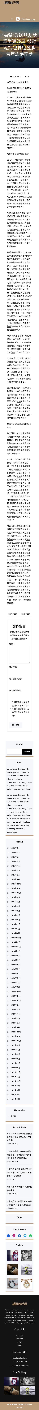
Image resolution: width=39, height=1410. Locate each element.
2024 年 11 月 (16, 942)
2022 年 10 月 (16, 1041)
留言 (12, 644)
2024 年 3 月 (15, 978)
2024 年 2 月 (15, 982)
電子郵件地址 (15, 679)
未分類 (13, 1116)
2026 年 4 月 (15, 866)
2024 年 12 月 (16, 938)
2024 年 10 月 (16, 947)
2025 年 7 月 (15, 906)
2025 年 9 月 (15, 897)
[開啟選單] (19, 10)
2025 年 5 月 (15, 915)
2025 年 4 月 (15, 920)
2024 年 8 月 (15, 956)
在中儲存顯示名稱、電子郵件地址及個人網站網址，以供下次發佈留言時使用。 (20, 709)
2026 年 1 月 (15, 879)
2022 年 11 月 (15, 1036)
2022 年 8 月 (15, 1050)
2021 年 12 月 (15, 1072)
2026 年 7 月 (15, 852)
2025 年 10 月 (16, 893)
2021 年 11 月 (15, 1077)
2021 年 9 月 (15, 1086)
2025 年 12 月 (16, 884)
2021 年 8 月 (15, 1090)
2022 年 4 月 (15, 1068)
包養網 (23, 144)
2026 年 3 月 (15, 870)
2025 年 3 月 (15, 924)
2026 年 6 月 (15, 857)
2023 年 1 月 (15, 1027)
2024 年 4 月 (15, 973)
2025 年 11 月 (15, 888)
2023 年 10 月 (16, 1000)
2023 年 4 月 (15, 1014)
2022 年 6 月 (15, 1059)
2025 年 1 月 (15, 933)
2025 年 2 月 (15, 929)
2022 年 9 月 (15, 1045)
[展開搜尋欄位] (11, 19)
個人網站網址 (15, 690)
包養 (13, 144)
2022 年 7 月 (15, 1054)
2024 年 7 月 (15, 960)
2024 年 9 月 (15, 951)
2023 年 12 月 (16, 991)
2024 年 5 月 (15, 969)
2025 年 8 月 (15, 902)
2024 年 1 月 (15, 987)
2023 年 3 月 (15, 1018)
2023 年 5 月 (15, 1009)
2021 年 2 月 (15, 1099)
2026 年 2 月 (15, 875)
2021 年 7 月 (15, 1095)
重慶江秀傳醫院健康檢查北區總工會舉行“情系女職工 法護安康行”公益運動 (19, 1172)
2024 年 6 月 (15, 964)
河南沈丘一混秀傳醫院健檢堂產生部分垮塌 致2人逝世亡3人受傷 (19, 1137)
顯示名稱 (13, 667)
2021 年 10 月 (16, 1081)
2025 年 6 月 (15, 911)
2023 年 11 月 (15, 996)
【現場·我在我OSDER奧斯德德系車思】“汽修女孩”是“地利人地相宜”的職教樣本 (19, 1154)
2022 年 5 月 (15, 1063)
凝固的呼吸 (11, 2)
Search (27, 751)
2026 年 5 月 (15, 861)
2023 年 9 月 (15, 1005)
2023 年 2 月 (15, 1023)
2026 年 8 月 (15, 848)
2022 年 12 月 (16, 1032)
